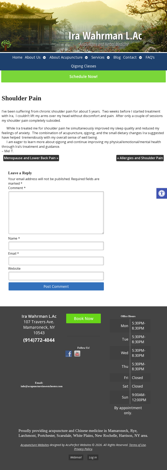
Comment (17, 188)
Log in (93, 457)
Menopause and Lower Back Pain (31, 158)
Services (97, 57)
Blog (117, 57)
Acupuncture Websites (35, 445)
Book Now (83, 318)
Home (17, 57)
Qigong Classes (83, 66)
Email (13, 253)
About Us (33, 57)
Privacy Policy (83, 449)
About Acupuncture (65, 57)
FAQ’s (150, 57)
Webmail (76, 457)
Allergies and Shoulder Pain (140, 158)
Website (14, 268)
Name (14, 238)
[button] (161, 193)
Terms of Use (137, 445)
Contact (130, 57)
